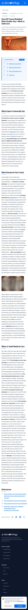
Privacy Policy (6, 586)
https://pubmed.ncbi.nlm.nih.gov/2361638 (15, 500)
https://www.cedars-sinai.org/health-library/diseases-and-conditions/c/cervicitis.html (14, 508)
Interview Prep (6, 567)
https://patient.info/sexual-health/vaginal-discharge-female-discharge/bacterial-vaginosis (15, 496)
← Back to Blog (4, 10)
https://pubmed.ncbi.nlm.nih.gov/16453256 (15, 503)
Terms (4, 589)
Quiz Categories (6, 555)
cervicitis (22, 229)
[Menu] (25, 3)
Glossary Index (6, 558)
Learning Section (6, 549)
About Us (5, 574)
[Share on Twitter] (12, 517)
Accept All (20, 606)
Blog (4, 570)
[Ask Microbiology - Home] (10, 3)
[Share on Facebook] (16, 517)
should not (13, 132)
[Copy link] (23, 517)
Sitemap (5, 592)
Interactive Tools (6, 552)
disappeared (13, 197)
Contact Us (5, 583)
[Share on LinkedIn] (20, 517)
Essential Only (8, 606)
